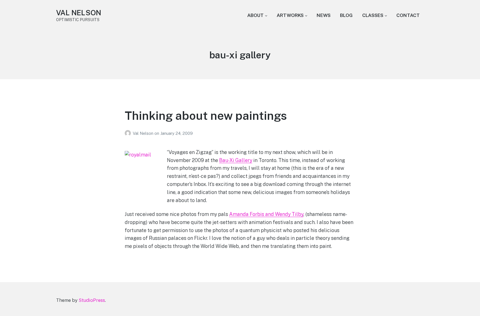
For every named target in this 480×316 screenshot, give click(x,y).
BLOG (346, 15)
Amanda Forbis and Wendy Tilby (266, 214)
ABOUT (255, 15)
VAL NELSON (78, 12)
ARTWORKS (290, 15)
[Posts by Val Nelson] (129, 133)
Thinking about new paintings (206, 115)
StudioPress (92, 300)
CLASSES (372, 15)
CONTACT (408, 15)
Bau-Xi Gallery (235, 160)
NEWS (324, 15)
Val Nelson (143, 133)
